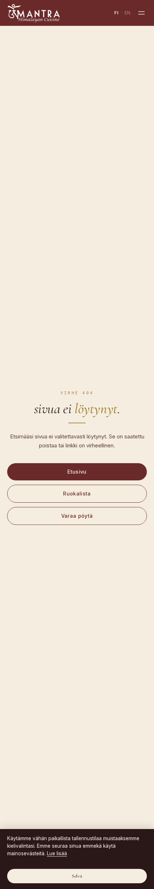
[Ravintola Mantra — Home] (33, 13)
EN (128, 12)
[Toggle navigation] (141, 13)
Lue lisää (57, 853)
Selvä (77, 876)
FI (116, 12)
